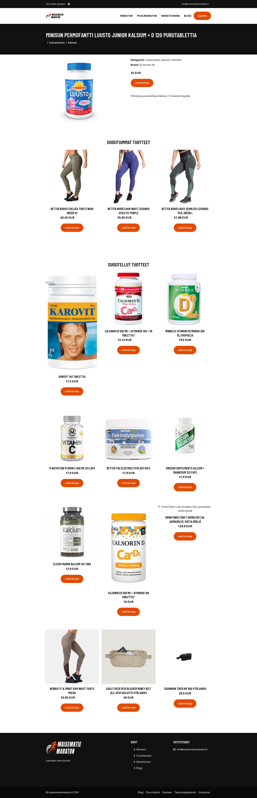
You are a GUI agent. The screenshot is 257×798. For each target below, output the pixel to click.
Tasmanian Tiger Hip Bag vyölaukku (185, 688)
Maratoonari (170, 15)
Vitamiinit (176, 60)
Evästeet (167, 792)
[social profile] (69, 4)
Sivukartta (204, 792)
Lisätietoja (142, 82)
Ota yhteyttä (153, 792)
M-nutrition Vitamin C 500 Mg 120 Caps (72, 468)
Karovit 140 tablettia (72, 376)
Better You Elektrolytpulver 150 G (128, 468)
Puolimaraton (147, 15)
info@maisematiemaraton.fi (195, 4)
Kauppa (202, 15)
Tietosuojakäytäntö (185, 792)
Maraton (126, 15)
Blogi (187, 15)
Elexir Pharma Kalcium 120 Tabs (72, 564)
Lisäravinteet (57, 42)
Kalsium (72, 42)
